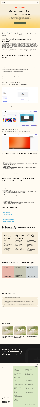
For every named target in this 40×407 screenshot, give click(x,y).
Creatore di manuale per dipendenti (8, 221)
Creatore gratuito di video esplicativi (8, 219)
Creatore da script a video (7, 223)
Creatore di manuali (6, 217)
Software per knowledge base (7, 214)
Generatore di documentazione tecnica (9, 210)
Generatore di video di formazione (8, 32)
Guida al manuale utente (6, 212)
